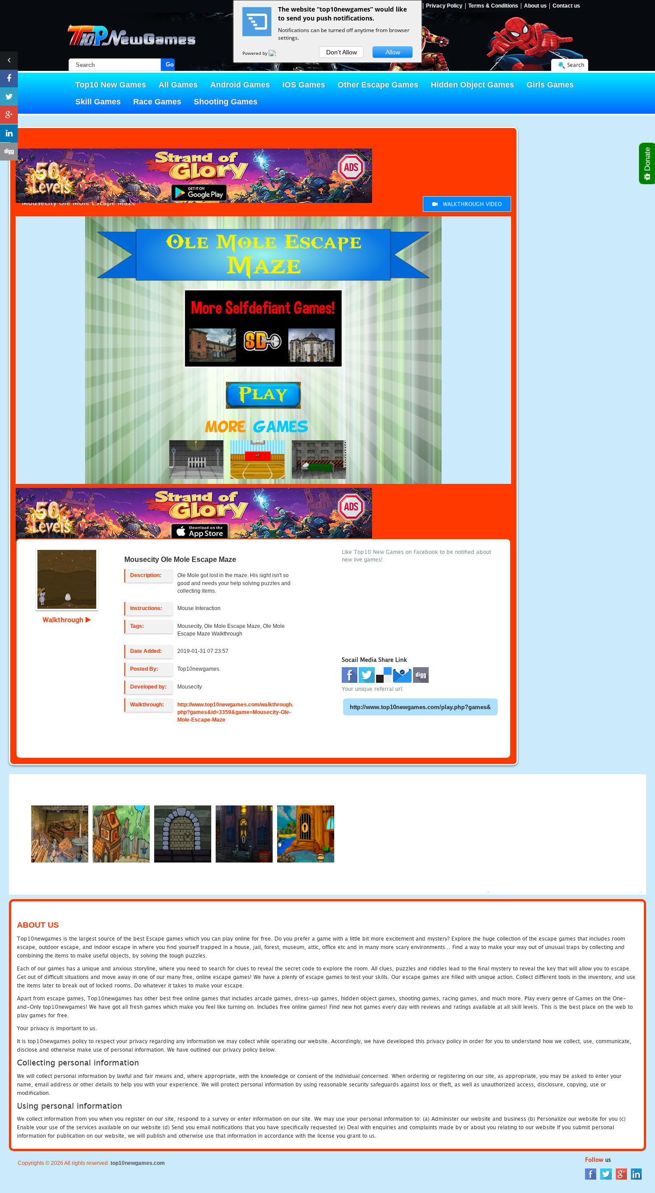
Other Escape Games (378, 84)
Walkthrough (64, 619)
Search (575, 65)
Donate (647, 160)
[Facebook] (590, 1173)
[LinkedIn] (636, 1173)
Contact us (566, 6)
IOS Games (303, 84)
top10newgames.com (138, 1163)
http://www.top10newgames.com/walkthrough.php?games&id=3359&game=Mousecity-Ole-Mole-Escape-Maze (235, 712)
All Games (178, 84)
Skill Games (98, 101)
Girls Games (550, 84)
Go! (170, 64)
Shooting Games (226, 101)
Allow (392, 52)
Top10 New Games (110, 84)
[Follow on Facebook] (9, 78)
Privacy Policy (444, 6)
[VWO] (278, 53)
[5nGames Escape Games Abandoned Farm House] (59, 833)
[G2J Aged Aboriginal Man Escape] (305, 833)
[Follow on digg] (9, 152)
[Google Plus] (621, 1173)
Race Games (157, 101)
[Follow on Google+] (9, 115)
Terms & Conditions (493, 6)
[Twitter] (606, 1173)
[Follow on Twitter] (9, 97)
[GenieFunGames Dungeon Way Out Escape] (182, 833)
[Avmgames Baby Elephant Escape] (244, 833)
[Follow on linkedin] (9, 133)
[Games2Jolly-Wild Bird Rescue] (121, 833)
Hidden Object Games (472, 84)
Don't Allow (341, 52)
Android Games (240, 84)
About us (535, 6)
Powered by (255, 53)
